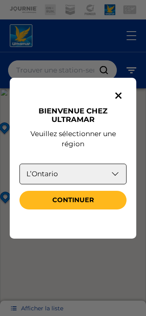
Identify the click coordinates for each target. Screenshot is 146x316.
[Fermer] (118, 95)
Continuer (73, 200)
